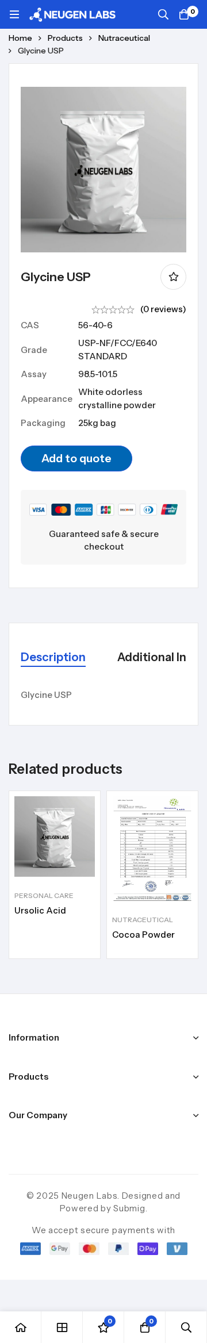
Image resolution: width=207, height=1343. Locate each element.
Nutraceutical (124, 38)
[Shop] (62, 1327)
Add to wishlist (173, 277)
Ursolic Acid (40, 910)
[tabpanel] (103, 695)
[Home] (20, 1327)
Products (65, 38)
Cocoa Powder (143, 934)
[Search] (163, 14)
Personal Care (44, 895)
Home (20, 38)
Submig (129, 1208)
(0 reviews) (163, 309)
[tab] (53, 658)
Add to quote (76, 458)
